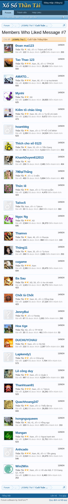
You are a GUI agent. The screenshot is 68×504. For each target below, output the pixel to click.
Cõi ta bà (40, 358)
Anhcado (21, 449)
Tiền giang (51, 453)
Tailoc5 (20, 202)
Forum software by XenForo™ (14, 500)
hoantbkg (22, 126)
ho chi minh (48, 282)
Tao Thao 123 (24, 60)
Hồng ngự (45, 422)
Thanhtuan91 (24, 385)
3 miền (37, 176)
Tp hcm (45, 251)
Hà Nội (42, 344)
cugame (21, 261)
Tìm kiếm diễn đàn (11, 17)
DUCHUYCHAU (26, 340)
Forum (8, 13)
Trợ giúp (62, 496)
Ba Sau (20, 278)
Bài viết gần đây (30, 17)
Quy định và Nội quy (58, 500)
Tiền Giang (47, 147)
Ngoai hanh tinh (48, 437)
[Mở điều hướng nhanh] (64, 25)
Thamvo (21, 233)
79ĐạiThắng (23, 172)
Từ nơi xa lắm (47, 190)
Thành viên (22, 12)
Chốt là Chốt (24, 295)
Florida (37, 316)
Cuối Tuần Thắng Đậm (30, 39)
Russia (45, 237)
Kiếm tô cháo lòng (28, 110)
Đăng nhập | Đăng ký (53, 3)
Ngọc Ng (21, 216)
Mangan (21, 433)
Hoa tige (21, 326)
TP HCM (38, 330)
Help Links (36, 12)
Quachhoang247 (26, 402)
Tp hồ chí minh (50, 114)
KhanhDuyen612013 (29, 157)
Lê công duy (24, 371)
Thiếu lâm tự (46, 406)
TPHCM (50, 64)
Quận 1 (44, 375)
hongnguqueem (26, 418)
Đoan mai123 (24, 45)
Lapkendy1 (23, 354)
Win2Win (21, 466)
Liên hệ (54, 496)
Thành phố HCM (45, 49)
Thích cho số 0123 (28, 143)
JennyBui (22, 312)
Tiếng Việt (6, 496)
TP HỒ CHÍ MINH (49, 131)
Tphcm (39, 206)
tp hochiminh (52, 80)
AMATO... (22, 76)
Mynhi (19, 93)
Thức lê (20, 186)
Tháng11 (21, 247)
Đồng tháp (48, 299)
